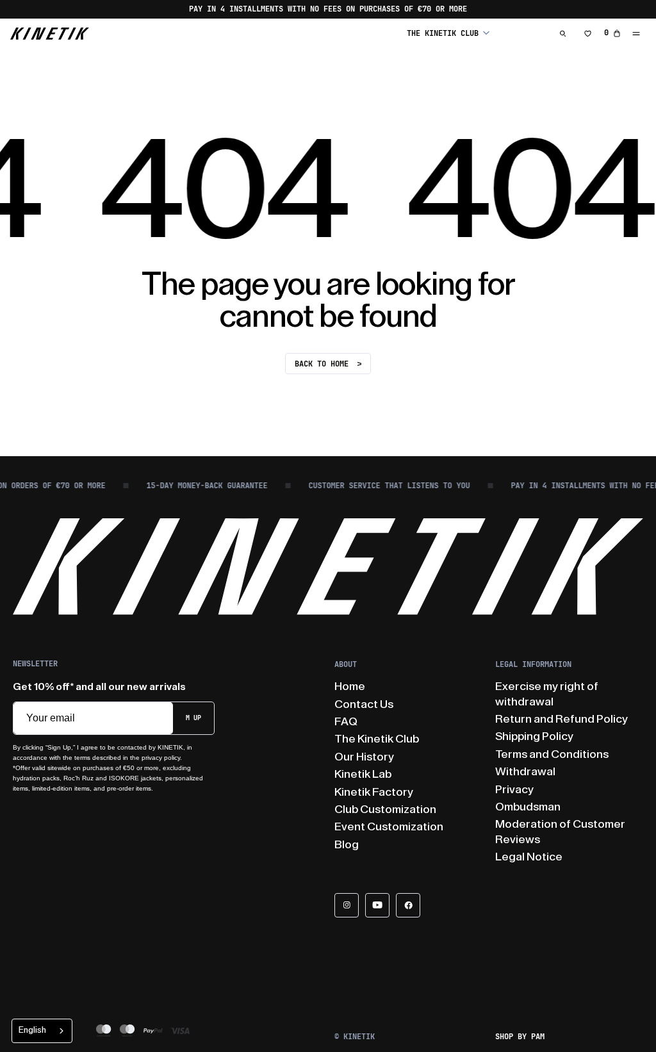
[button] (448, 33)
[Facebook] (408, 905)
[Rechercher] (563, 33)
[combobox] (42, 1031)
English (32, 1030)
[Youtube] (377, 905)
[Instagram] (346, 905)
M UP (193, 718)
